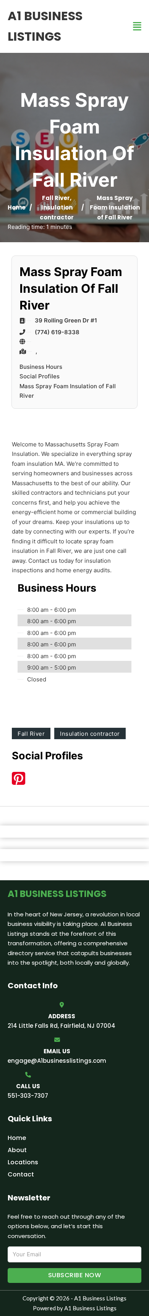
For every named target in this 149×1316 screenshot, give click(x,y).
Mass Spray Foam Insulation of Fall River (67, 391)
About (17, 1150)
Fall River (56, 198)
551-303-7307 (28, 1096)
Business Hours (40, 366)
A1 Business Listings (45, 26)
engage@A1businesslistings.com (57, 1061)
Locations (23, 1162)
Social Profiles (39, 376)
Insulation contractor (90, 733)
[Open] (137, 26)
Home (17, 207)
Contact (21, 1174)
